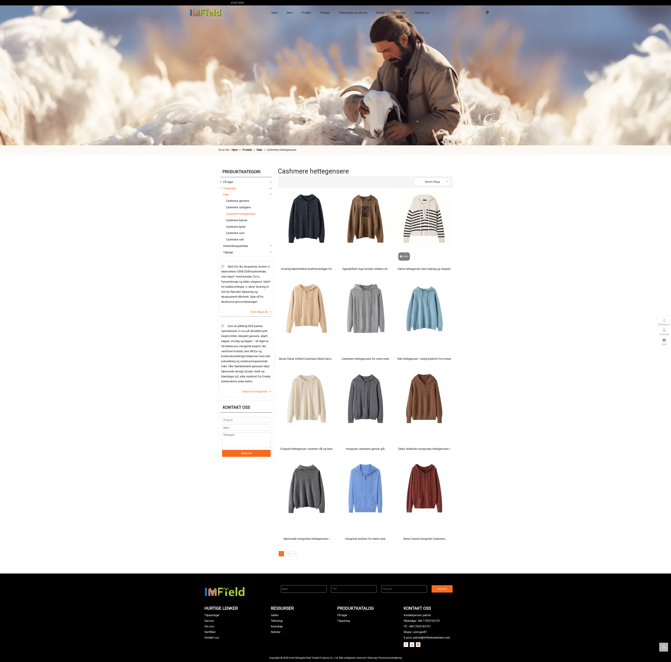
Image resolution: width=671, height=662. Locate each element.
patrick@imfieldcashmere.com (431, 637)
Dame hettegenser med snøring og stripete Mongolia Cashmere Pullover (424, 270)
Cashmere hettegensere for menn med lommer (365, 360)
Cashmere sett (235, 239)
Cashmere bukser (236, 220)
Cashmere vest (235, 233)
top (663, 647)
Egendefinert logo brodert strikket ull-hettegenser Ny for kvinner (365, 270)
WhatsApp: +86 (422, 620)
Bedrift (380, 12)
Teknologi (277, 620)
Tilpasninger (211, 615)
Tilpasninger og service (353, 12)
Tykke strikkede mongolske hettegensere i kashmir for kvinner (424, 450)
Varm (289, 12)
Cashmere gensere (237, 201)
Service (209, 620)
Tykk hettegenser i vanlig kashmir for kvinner (424, 358)
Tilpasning (229, 188)
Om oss (209, 626)
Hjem (274, 12)
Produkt (306, 12)
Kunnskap (277, 626)
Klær (226, 194)
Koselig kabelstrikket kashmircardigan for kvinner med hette (306, 270)
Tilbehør (228, 252)
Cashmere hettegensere (240, 213)
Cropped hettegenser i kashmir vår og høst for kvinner (306, 450)
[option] (335, 2)
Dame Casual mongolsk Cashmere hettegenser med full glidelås (424, 540)
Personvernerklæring (390, 657)
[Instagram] (418, 644)
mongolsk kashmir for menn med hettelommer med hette (365, 540)
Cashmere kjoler (236, 226)
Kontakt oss (422, 12)
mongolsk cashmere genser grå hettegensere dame (365, 450)
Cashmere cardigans (238, 207)
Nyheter (275, 632)
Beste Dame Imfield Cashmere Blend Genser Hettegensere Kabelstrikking (306, 360)
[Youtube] (412, 644)
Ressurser (399, 12)
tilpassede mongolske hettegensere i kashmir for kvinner (306, 540)
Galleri (275, 615)
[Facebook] (406, 644)
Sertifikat (209, 632)
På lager (325, 12)
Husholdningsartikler (235, 246)
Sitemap (373, 657)
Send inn (246, 453)
